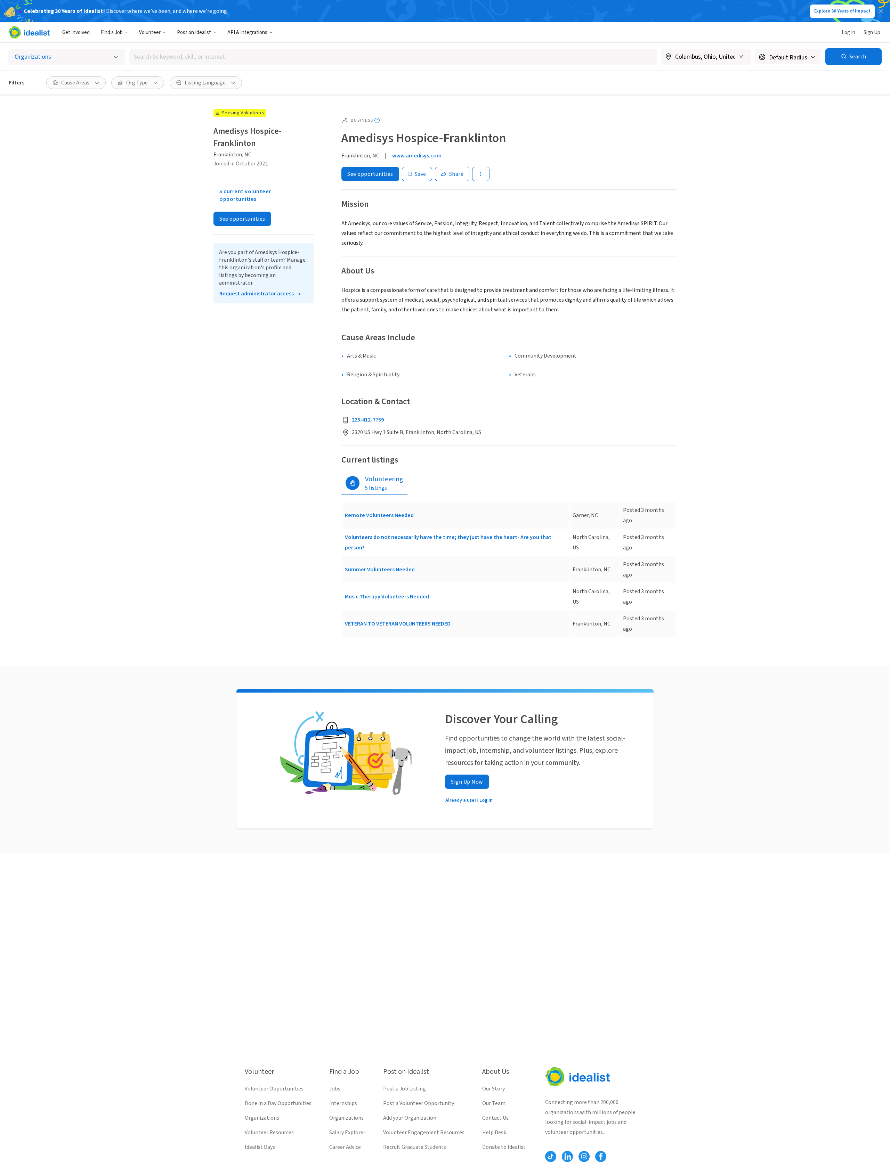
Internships (343, 1103)
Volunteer (150, 32)
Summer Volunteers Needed (380, 569)
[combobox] (393, 56)
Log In (848, 32)
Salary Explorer (347, 1132)
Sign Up (872, 32)
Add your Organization (409, 1118)
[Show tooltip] (377, 120)
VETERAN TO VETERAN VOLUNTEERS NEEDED (398, 624)
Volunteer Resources (269, 1132)
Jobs (334, 1089)
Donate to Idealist (504, 1147)
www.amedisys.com (417, 155)
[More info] (706, 57)
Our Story (493, 1089)
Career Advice (345, 1147)
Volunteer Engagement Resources (423, 1132)
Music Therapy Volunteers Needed (387, 596)
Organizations (262, 1118)
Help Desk (494, 1132)
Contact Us (495, 1118)
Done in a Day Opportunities (278, 1103)
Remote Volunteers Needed (379, 515)
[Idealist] (29, 32)
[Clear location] (741, 56)
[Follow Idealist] (550, 1156)
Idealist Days (260, 1147)
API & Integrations (247, 32)
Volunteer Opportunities (274, 1089)
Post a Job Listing (404, 1089)
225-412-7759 (368, 420)
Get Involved (76, 32)
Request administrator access (256, 293)
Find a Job (112, 32)
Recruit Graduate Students (414, 1147)
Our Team (493, 1103)
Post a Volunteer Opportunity (418, 1103)
